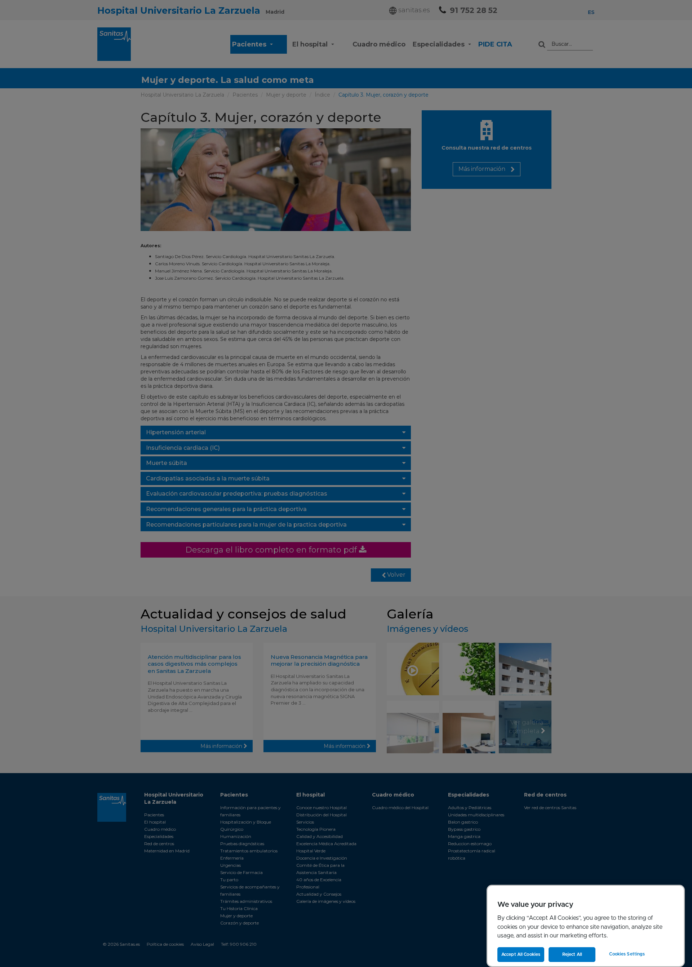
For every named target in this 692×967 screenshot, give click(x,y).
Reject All (572, 954)
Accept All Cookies (520, 954)
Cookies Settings (627, 954)
